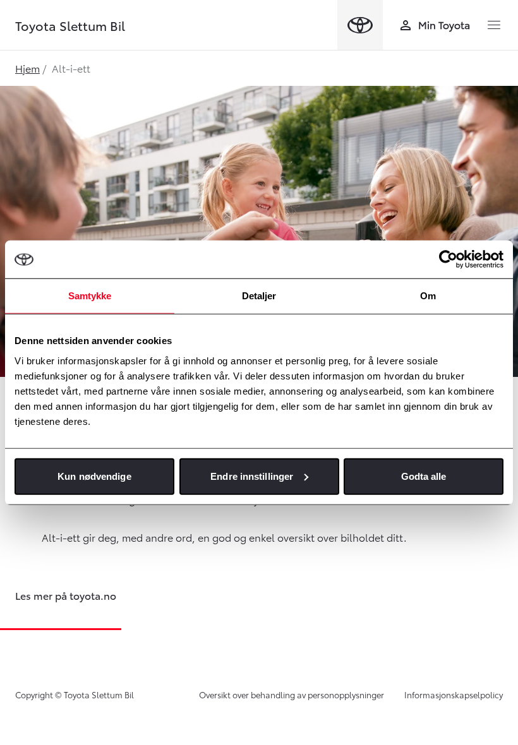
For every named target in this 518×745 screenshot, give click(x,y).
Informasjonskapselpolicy (453, 694)
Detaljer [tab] (259, 295)
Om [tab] (428, 295)
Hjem (27, 68)
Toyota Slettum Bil (70, 25)
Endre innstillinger (251, 475)
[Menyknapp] (494, 25)
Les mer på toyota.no (65, 595)
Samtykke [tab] (90, 295)
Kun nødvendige (94, 475)
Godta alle (424, 475)
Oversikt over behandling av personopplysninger (291, 694)
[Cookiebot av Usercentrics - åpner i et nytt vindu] (448, 259)
